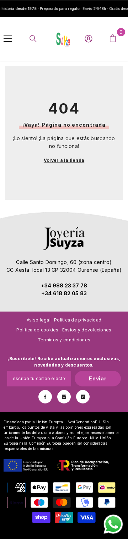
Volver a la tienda (64, 160)
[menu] (8, 38)
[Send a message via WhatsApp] (113, 524)
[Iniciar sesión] (88, 39)
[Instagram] (64, 396)
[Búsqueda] (33, 38)
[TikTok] (83, 396)
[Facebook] (45, 396)
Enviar (97, 378)
